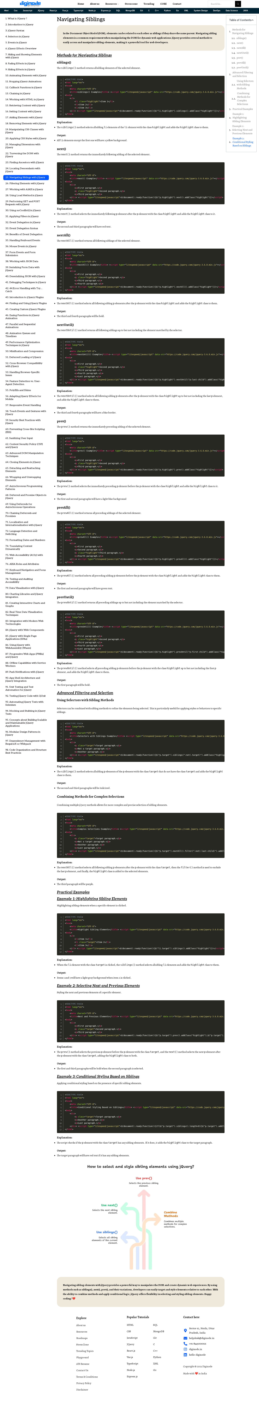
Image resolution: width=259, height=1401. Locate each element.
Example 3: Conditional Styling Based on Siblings (242, 142)
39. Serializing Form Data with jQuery (22, 269)
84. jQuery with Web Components (24, 630)
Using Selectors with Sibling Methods (245, 84)
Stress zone (131, 4)
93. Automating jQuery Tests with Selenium (24, 703)
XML (186, 11)
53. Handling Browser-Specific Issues (22, 374)
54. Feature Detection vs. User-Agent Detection (22, 383)
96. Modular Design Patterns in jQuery (22, 733)
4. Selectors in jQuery (17, 36)
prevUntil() (243, 67)
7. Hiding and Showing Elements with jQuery (23, 56)
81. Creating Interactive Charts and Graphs (25, 605)
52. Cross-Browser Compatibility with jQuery (23, 365)
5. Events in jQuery (16, 42)
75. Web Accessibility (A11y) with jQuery (24, 557)
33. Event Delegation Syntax (21, 228)
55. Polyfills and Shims (18, 390)
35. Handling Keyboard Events (22, 240)
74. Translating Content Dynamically (18, 548)
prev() (240, 57)
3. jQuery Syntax (14, 30)
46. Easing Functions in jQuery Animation (22, 317)
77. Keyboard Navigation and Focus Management (25, 572)
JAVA (245, 11)
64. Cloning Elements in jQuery (23, 462)
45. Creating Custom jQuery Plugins (25, 309)
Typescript (78, 11)
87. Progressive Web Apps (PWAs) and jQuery (24, 655)
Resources (111, 4)
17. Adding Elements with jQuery (24, 117)
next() (240, 43)
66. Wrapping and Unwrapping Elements (23, 479)
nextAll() (241, 48)
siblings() (241, 38)
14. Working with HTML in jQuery (24, 99)
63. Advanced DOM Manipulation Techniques (24, 455)
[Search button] (238, 4)
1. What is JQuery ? (16, 18)
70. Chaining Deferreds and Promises (20, 515)
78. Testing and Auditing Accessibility (19, 581)
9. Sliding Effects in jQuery (20, 69)
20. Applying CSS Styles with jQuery (25, 138)
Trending (149, 4)
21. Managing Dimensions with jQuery (22, 146)
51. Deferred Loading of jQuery (23, 357)
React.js (53, 11)
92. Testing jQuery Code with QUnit (25, 696)
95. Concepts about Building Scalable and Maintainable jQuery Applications (26, 723)
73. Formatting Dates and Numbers (25, 540)
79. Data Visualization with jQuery (24, 588)
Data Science (232, 11)
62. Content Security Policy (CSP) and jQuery (24, 446)
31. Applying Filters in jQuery (22, 216)
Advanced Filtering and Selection (242, 74)
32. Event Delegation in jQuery (22, 222)
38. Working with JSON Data (21, 261)
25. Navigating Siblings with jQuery (25, 177)
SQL (118, 11)
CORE (163, 4)
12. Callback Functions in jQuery (23, 87)
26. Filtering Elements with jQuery (24, 183)
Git (141, 11)
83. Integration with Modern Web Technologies (24, 622)
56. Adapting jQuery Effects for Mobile (23, 398)
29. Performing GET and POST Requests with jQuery (22, 203)
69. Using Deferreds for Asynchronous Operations (20, 506)
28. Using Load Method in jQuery (24, 195)
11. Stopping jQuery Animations (23, 81)
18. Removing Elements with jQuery (25, 123)
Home (81, 4)
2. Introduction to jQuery (19, 24)
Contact (177, 4)
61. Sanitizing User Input (19, 438)
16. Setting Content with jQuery (23, 111)
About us (94, 4)
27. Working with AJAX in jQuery (24, 189)
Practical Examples (242, 109)
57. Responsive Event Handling (23, 405)
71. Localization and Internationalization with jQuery (23, 524)
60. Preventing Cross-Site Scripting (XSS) (25, 431)
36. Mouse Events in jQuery (21, 246)
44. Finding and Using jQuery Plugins (26, 303)
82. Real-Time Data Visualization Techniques (23, 614)
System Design (201, 11)
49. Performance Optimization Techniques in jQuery (22, 344)
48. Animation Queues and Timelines (20, 335)
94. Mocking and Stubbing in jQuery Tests (25, 712)
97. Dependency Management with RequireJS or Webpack (25, 742)
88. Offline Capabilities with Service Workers (25, 664)
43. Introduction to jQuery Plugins (24, 297)
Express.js (106, 11)
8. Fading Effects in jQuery (20, 63)
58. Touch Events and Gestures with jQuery (25, 413)
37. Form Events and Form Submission (20, 254)
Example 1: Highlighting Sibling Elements (241, 117)
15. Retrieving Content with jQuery (25, 105)
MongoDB (130, 11)
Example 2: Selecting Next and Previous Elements (242, 129)
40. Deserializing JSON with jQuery (25, 276)
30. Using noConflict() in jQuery (23, 210)
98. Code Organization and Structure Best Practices (25, 751)
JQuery (41, 11)
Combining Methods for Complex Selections (243, 99)
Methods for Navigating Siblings (242, 31)
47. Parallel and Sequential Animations (20, 326)
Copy (221, 78)
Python (167, 11)
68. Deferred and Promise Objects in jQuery (25, 497)
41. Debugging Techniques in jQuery (25, 282)
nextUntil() (243, 53)
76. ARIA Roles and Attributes (22, 564)
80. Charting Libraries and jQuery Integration (24, 596)
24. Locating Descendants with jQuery (22, 170)
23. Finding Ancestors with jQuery (24, 162)
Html (6, 11)
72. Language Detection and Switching (21, 533)
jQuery (82, 805)
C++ (157, 11)
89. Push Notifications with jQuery (24, 672)
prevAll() (241, 62)
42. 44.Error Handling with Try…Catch (23, 290)
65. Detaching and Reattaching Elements (22, 470)
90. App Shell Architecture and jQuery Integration (22, 679)
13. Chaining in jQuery (17, 93)
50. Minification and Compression (24, 351)
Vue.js (65, 11)
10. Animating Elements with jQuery (25, 75)
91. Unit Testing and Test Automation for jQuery (19, 688)
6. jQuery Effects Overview (20, 48)
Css (15, 11)
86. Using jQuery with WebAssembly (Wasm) (18, 646)
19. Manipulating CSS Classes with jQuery (24, 131)
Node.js (92, 11)
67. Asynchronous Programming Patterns (23, 488)
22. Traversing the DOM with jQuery (22, 155)
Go (177, 11)
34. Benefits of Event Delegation (23, 234)
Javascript (27, 11)
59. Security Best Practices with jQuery (23, 422)
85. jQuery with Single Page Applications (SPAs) (21, 637)
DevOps (216, 11)
